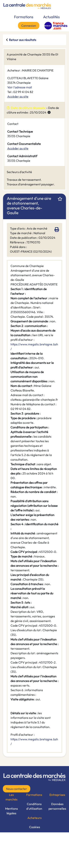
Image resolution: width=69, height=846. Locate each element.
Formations (23, 16)
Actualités (51, 16)
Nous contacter (16, 789)
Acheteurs (34, 818)
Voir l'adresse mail (19, 87)
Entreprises (57, 795)
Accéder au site (17, 96)
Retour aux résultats (22, 40)
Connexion (28, 25)
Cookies (34, 827)
